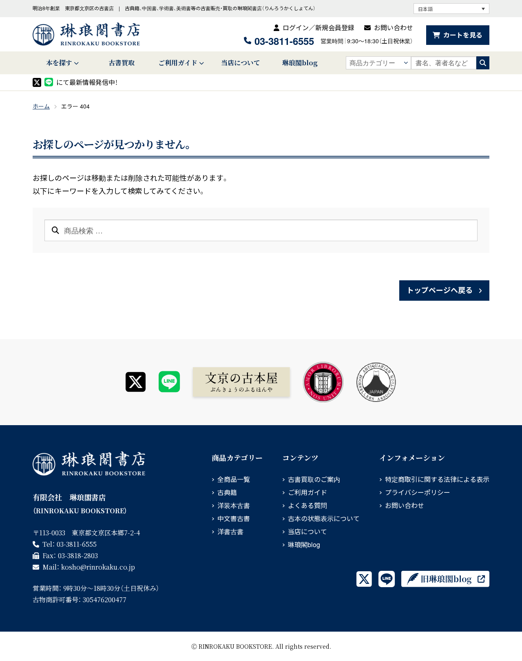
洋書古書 (230, 531)
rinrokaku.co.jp (98, 567)
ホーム (41, 106)
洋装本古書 (233, 505)
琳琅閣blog (300, 62)
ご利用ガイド (177, 62)
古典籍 (227, 492)
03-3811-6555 (284, 41)
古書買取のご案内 (314, 479)
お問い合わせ (393, 27)
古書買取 (121, 62)
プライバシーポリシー (417, 492)
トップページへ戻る (440, 290)
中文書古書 (233, 518)
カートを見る (462, 35)
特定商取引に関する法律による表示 (437, 479)
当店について (240, 62)
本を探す (59, 62)
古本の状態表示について (324, 518)
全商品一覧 (233, 479)
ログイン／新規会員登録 (318, 27)
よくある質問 (307, 505)
